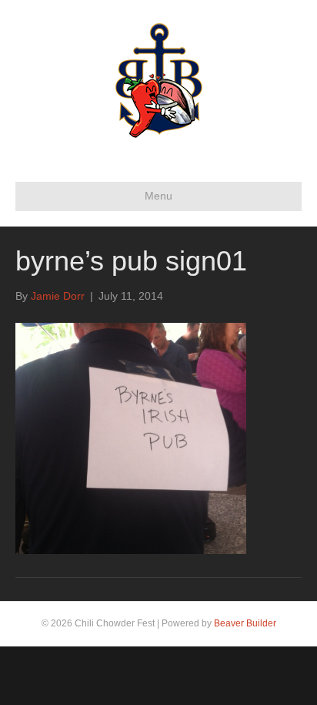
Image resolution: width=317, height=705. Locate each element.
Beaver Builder (245, 623)
